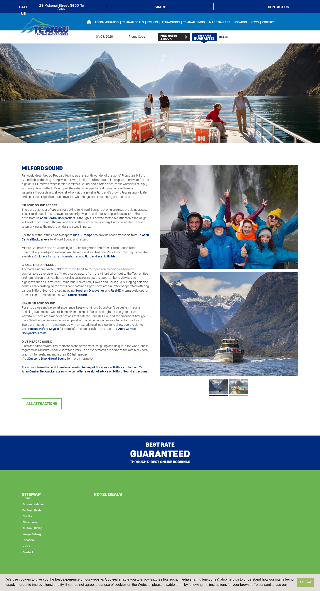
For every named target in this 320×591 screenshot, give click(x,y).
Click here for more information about (75, 256)
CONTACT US (278, 7)
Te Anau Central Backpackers (55, 218)
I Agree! (305, 582)
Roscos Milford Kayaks (43, 329)
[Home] (89, 21)
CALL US (23, 7)
